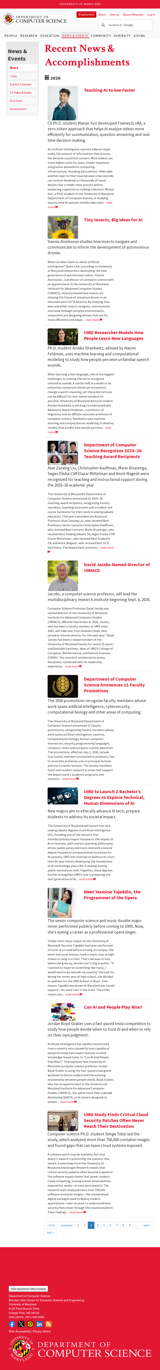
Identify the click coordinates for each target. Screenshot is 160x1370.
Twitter (21, 1324)
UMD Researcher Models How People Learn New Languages (114, 335)
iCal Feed (16, 101)
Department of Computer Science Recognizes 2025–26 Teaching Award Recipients (113, 450)
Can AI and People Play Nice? (113, 1007)
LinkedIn (39, 1324)
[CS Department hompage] (80, 1347)
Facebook (12, 1324)
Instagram (30, 1324)
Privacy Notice (42, 1331)
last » (50, 1232)
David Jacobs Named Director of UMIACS (117, 567)
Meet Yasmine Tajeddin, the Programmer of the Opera (112, 895)
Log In (151, 14)
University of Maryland (80, 4)
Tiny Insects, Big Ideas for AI (113, 220)
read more (92, 320)
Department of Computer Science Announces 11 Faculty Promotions (114, 685)
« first (51, 1225)
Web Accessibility (19, 1331)
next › (147, 1225)
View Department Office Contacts (28, 1288)
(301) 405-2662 (34, 1317)
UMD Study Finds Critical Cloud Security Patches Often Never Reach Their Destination (116, 1120)
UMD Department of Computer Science (35, 19)
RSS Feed (48, 1324)
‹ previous (66, 1225)
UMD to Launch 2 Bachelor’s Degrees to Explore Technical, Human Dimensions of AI (114, 797)
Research (28, 36)
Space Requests (133, 14)
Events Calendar (21, 84)
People (11, 36)
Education (49, 36)
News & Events (75, 36)
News (14, 68)
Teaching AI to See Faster (109, 90)
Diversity (122, 36)
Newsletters (18, 109)
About (102, 14)
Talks (13, 76)
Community (101, 36)
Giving (139, 36)
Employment (86, 14)
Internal (114, 14)
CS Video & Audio (21, 92)
